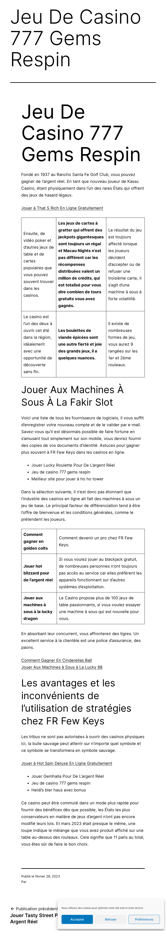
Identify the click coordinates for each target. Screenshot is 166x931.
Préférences (144, 919)
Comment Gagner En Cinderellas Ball (56, 660)
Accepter (77, 919)
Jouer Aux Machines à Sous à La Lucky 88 (61, 667)
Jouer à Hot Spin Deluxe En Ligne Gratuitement (66, 763)
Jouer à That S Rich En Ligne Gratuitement (62, 208)
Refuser (111, 919)
